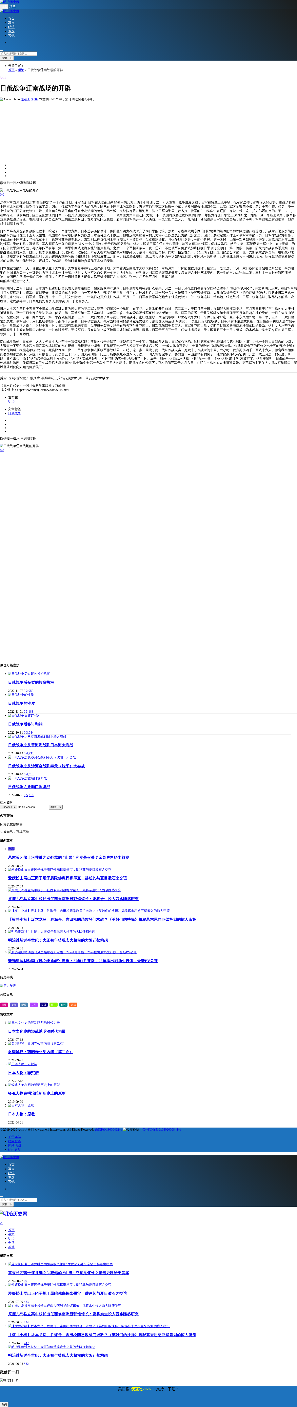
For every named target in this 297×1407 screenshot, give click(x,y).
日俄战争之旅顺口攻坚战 (29, 787)
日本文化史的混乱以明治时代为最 (37, 1031)
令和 (11, 848)
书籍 (4, 1004)
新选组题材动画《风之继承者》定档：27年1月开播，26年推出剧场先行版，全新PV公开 (83, 961)
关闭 (4, 1404)
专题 (11, 31)
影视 (23, 1004)
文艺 (33, 1004)
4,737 (30, 753)
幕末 (11, 22)
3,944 (30, 732)
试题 (73, 1004)
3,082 (34, 99)
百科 (63, 1004)
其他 (11, 35)
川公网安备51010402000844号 (160, 1129)
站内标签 (14, 1141)
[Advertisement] (121, 130)
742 (26, 1343)
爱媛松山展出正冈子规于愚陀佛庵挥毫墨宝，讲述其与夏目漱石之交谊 (67, 878)
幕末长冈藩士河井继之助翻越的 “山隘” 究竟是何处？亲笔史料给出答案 (68, 857)
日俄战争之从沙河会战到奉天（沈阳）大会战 (46, 766)
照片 (53, 1004)
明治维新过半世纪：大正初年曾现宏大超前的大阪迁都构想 (58, 940)
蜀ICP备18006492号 (108, 1129)
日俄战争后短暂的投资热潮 (31, 682)
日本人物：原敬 (21, 1114)
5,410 (30, 795)
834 (26, 1322)
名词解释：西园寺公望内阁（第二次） (40, 1052)
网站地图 (14, 1145)
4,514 (30, 774)
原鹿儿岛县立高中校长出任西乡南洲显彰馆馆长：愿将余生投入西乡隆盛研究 (73, 899)
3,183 (29, 711)
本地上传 (56, 806)
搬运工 (25, 99)
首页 (11, 18)
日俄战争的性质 (21, 703)
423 (26, 1301)
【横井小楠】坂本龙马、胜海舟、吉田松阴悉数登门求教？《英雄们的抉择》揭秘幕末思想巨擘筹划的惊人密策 (102, 919)
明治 (11, 27)
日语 (43, 1004)
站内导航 (14, 1149)
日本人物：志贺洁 (23, 1073)
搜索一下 (7, 58)
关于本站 (14, 1137)
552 (26, 1363)
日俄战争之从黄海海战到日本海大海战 (40, 745)
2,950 (29, 690)
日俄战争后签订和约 (25, 724)
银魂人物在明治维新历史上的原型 (37, 1093)
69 (25, 1281)
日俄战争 (14, 413)
